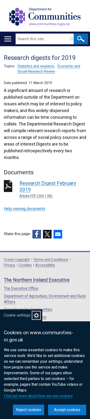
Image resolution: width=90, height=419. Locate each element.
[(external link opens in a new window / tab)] (36, 234)
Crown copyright (17, 259)
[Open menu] (8, 39)
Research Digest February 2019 (47, 189)
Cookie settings (17, 315)
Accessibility (45, 265)
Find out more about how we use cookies (38, 396)
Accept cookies (67, 410)
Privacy (9, 265)
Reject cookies (28, 410)
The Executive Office (21, 288)
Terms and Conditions (50, 259)
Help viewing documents (24, 208)
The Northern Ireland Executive (37, 280)
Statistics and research (36, 66)
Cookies (25, 265)
